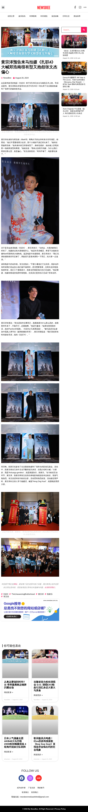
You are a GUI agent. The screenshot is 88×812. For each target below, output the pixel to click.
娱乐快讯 (22, 16)
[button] (3, 7)
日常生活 (66, 16)
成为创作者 (21, 788)
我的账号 (40, 788)
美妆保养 (77, 16)
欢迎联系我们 (50, 587)
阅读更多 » (8, 692)
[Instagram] (30, 778)
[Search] (84, 30)
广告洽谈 (31, 788)
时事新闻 (33, 16)
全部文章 (11, 16)
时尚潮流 (44, 16)
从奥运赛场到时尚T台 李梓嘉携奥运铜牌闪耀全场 (15, 684)
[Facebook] (22, 778)
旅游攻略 (55, 16)
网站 (15, 584)
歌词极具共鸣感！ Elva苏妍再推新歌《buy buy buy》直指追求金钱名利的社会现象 (44, 744)
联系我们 (25, 792)
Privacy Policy (60, 809)
